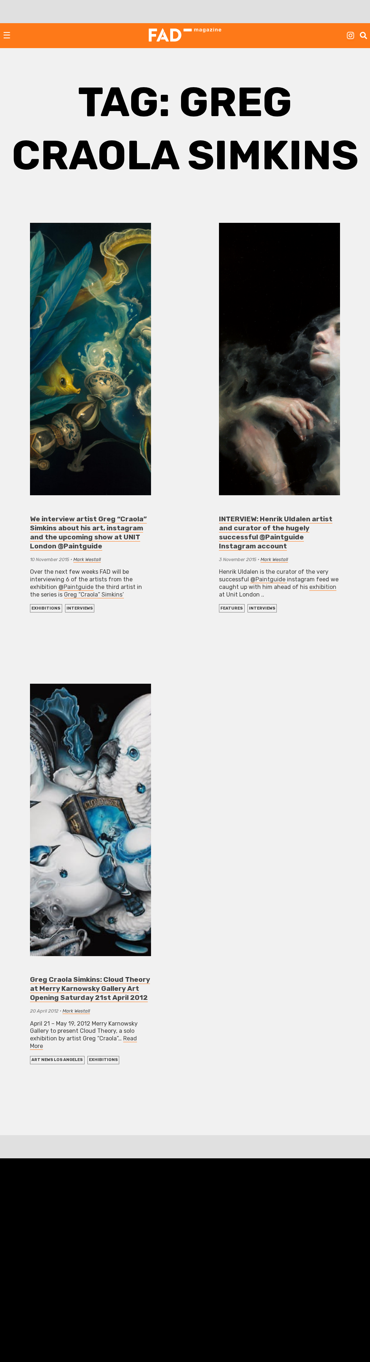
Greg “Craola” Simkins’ (94, 594)
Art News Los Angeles (57, 1059)
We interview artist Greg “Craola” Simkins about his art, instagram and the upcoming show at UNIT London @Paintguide (88, 532)
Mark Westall (87, 559)
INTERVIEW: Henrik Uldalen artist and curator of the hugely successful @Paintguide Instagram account (275, 532)
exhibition (322, 587)
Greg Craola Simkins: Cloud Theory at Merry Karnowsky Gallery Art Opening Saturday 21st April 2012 (90, 988)
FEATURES (231, 608)
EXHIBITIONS (45, 608)
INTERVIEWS (79, 608)
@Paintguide (76, 587)
